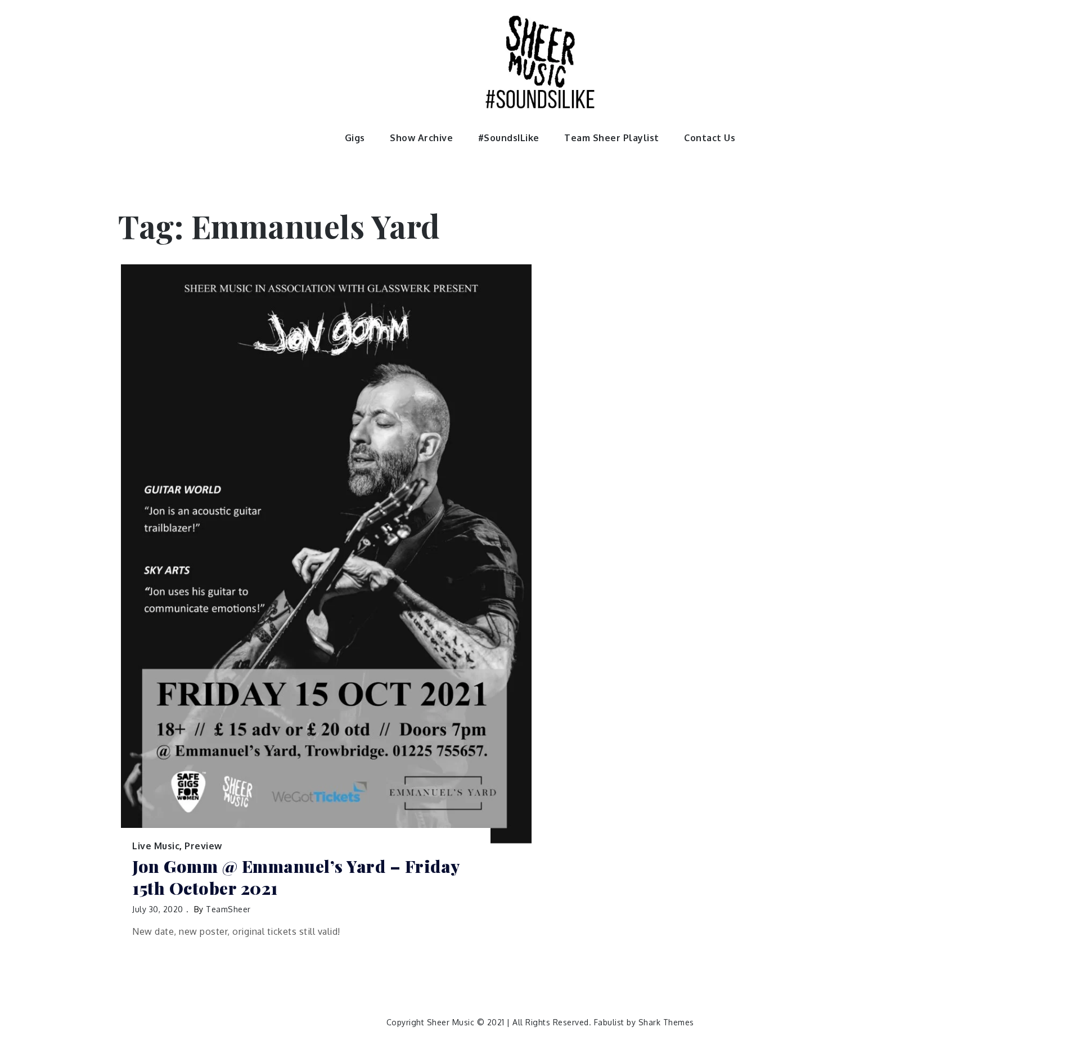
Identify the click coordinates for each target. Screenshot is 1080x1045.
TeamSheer (228, 909)
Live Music (155, 846)
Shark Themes (666, 1022)
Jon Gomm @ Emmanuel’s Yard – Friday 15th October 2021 (296, 877)
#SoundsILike (508, 137)
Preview (203, 846)
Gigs (355, 137)
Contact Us (709, 137)
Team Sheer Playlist (611, 137)
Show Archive (421, 137)
